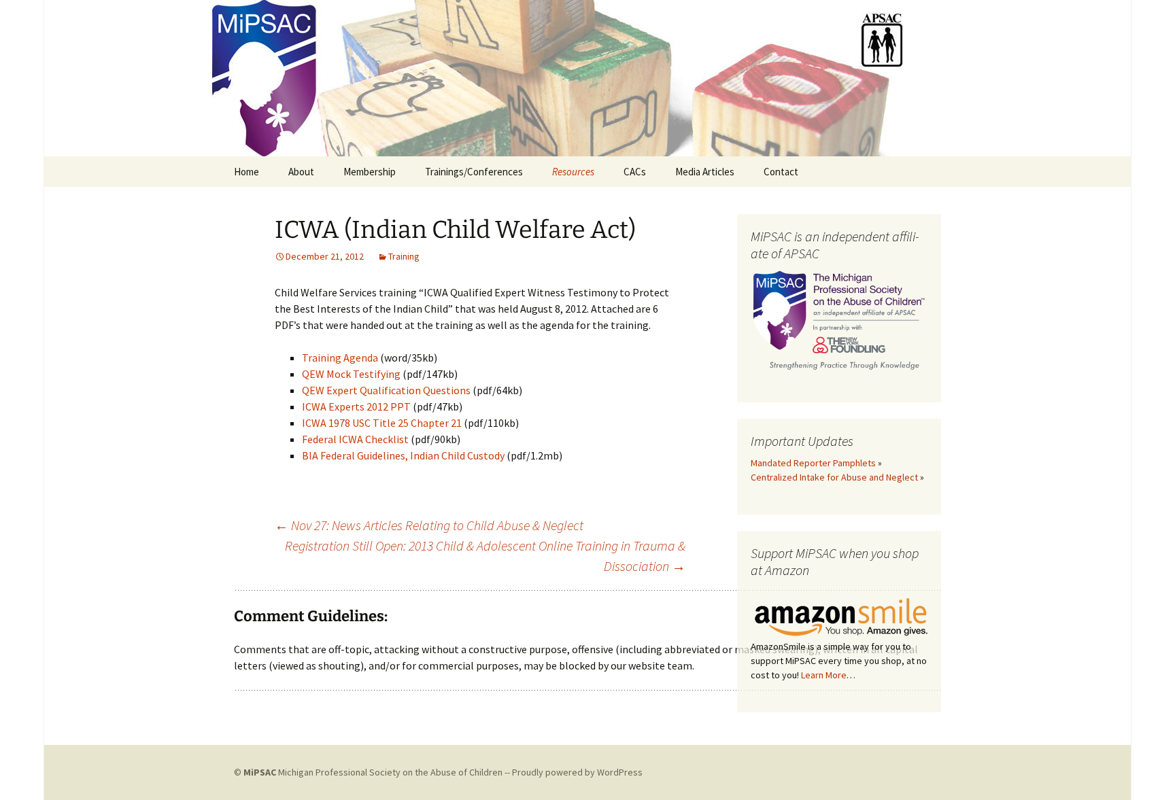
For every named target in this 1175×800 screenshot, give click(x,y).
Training (404, 256)
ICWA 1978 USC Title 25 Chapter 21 (382, 423)
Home (246, 171)
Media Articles (704, 171)
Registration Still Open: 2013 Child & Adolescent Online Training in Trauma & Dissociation (485, 555)
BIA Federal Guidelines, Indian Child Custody (403, 455)
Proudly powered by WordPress (577, 772)
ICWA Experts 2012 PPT (356, 406)
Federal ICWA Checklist (355, 439)
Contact (781, 171)
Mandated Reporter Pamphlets (813, 463)
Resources (573, 171)
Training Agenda (340, 357)
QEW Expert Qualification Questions (386, 390)
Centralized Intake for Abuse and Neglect (834, 477)
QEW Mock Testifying (351, 374)
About (301, 171)
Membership (369, 171)
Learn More (824, 675)
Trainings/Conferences (474, 171)
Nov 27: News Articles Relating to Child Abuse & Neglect (429, 525)
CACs (635, 171)
